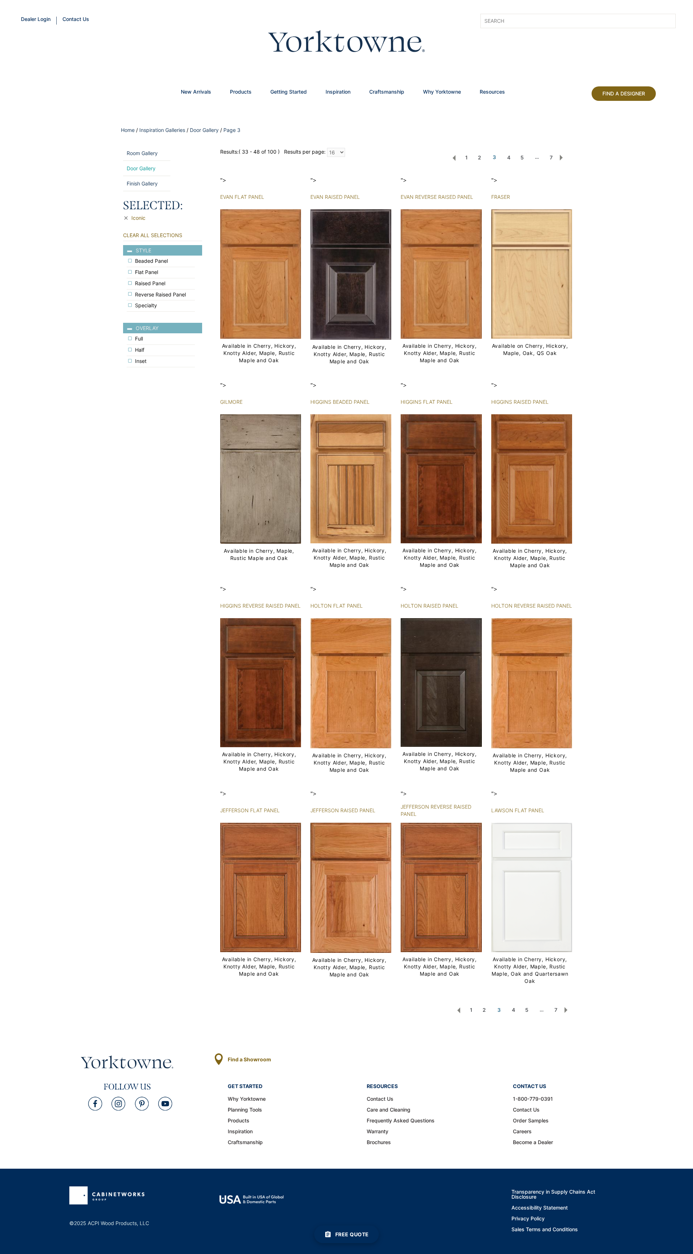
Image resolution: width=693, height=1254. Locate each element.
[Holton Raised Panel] (441, 682)
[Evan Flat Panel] (260, 273)
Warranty (377, 1132)
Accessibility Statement (539, 1208)
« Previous (454, 158)
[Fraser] (531, 273)
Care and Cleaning (388, 1110)
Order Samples (531, 1121)
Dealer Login (36, 19)
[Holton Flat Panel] (350, 682)
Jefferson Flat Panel (250, 810)
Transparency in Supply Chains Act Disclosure (553, 1194)
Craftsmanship (386, 92)
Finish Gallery (142, 183)
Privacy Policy (528, 1219)
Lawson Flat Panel (517, 810)
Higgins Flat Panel (427, 401)
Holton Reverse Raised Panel (531, 605)
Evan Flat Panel (242, 196)
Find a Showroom (249, 1059)
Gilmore (231, 401)
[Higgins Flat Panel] (441, 478)
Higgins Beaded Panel (340, 401)
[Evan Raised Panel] (350, 273)
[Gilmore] (260, 478)
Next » (561, 158)
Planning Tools (245, 1110)
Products (241, 92)
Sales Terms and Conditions (544, 1230)
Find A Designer (623, 93)
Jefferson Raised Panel (342, 810)
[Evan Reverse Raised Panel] (441, 273)
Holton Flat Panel (336, 605)
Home (128, 130)
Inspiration (338, 92)
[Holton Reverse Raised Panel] (531, 682)
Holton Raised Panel (429, 605)
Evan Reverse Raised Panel (437, 196)
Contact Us (75, 19)
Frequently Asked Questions (401, 1121)
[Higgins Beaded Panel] (350, 478)
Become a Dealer (533, 1143)
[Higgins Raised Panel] (531, 478)
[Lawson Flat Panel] (531, 886)
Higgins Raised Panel (520, 401)
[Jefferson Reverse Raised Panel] (441, 886)
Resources (492, 92)
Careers (522, 1132)
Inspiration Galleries (162, 130)
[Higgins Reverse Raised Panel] (260, 682)
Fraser (500, 196)
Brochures (379, 1143)
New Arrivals (196, 92)
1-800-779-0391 (533, 1099)
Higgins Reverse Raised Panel (260, 605)
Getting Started (288, 92)
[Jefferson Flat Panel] (260, 886)
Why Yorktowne (442, 92)
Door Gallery (204, 130)
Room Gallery (142, 153)
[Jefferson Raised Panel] (350, 887)
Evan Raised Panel (335, 196)
